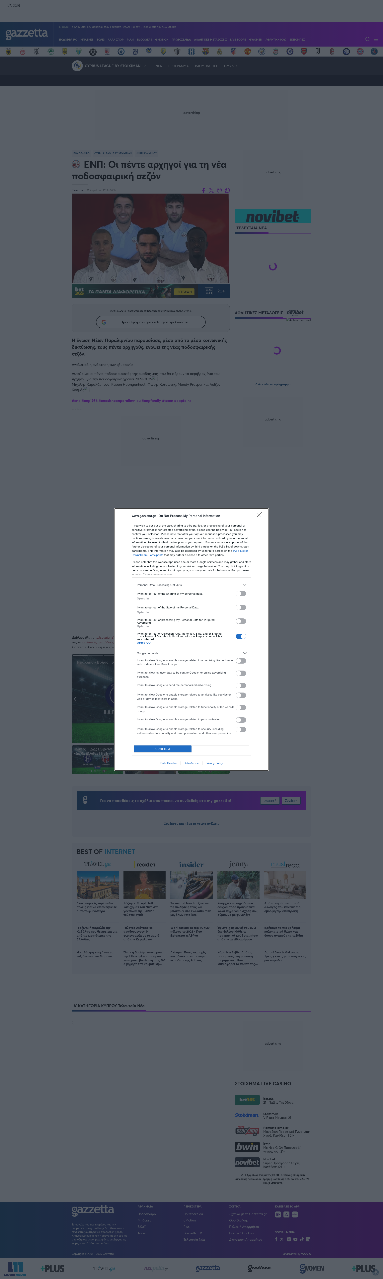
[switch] (241, 593)
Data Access (191, 763)
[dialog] (191, 639)
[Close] (260, 516)
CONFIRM (162, 748)
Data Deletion (169, 763)
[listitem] (191, 585)
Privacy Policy (214, 763)
